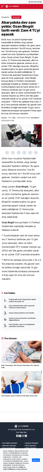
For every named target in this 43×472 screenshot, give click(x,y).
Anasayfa (5, 17)
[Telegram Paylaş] (24, 152)
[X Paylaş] (13, 152)
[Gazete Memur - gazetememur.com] (12, 6)
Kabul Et (36, 460)
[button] (2, 6)
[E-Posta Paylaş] (36, 152)
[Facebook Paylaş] (7, 152)
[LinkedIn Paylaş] (18, 152)
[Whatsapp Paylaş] (30, 152)
